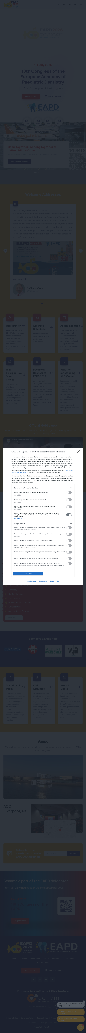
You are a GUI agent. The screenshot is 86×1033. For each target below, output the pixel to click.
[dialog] (43, 516)
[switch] (69, 492)
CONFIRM (28, 573)
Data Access (43, 581)
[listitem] (43, 488)
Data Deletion (31, 581)
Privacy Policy (54, 581)
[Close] (79, 452)
